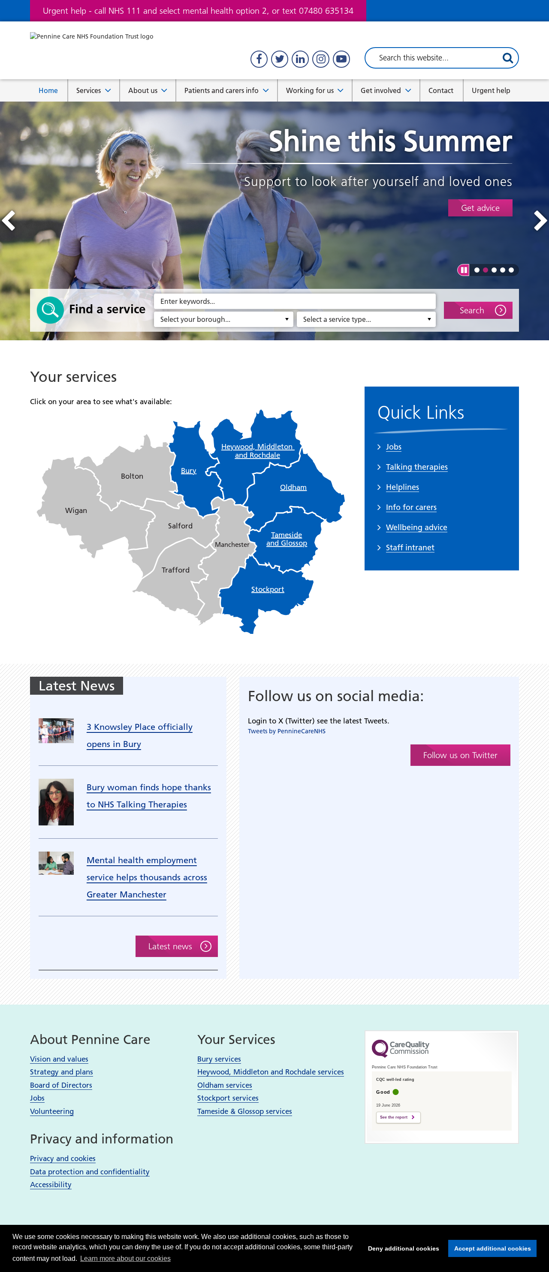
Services (88, 90)
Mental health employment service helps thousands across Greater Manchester (147, 877)
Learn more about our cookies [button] (125, 1258)
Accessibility (51, 1184)
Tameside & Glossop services (244, 1111)
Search (472, 310)
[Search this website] (508, 57)
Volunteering (52, 1111)
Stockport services (228, 1098)
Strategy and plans (61, 1072)
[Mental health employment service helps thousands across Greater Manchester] (56, 862)
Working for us (310, 90)
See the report (393, 1117)
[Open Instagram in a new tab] (320, 59)
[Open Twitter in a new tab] (279, 59)
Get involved (381, 90)
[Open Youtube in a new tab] (341, 59)
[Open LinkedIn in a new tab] (300, 59)
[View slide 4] (502, 270)
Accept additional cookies (489, 1248)
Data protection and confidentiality (90, 1171)
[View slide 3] (494, 270)
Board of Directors (61, 1085)
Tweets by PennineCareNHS (287, 731)
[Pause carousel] (463, 270)
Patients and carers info (221, 90)
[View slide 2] (485, 270)
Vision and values (59, 1059)
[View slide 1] (477, 270)
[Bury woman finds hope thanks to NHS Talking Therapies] (56, 801)
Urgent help (491, 90)
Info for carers (411, 507)
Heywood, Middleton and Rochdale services (270, 1072)
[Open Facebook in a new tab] (259, 59)
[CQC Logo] (400, 1055)
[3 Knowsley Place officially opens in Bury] (56, 730)
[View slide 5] (511, 270)
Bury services (219, 1059)
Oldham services (224, 1085)
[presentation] (8, 221)
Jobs (37, 1098)
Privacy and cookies (63, 1158)
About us (142, 90)
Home (48, 90)
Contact (440, 90)
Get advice (480, 208)
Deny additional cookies (401, 1248)
